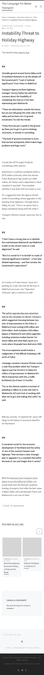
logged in (19, 605)
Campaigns (12, 17)
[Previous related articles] (33, 531)
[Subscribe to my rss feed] (18, 670)
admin (6, 46)
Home (4, 17)
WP (13, 664)
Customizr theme (34, 664)
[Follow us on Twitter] (22, 670)
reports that (23, 52)
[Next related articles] (39, 531)
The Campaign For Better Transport (23, 658)
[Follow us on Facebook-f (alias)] (25, 670)
